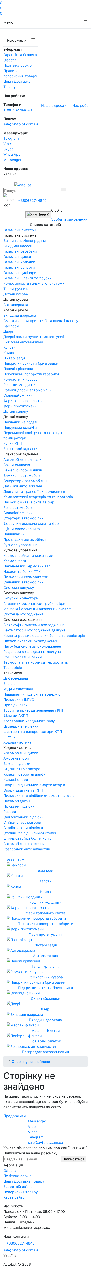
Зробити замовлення (69, 219)
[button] (54, 105)
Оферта (9, 60)
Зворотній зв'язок (19, 1186)
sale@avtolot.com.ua (20, 124)
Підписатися (73, 1159)
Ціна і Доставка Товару (23, 1181)
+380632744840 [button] (20, 1243)
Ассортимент (18, 859)
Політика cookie (17, 65)
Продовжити (14, 1116)
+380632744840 (17, 110)
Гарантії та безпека (20, 54)
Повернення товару (20, 1192)
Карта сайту (14, 1197)
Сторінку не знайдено (31, 1061)
